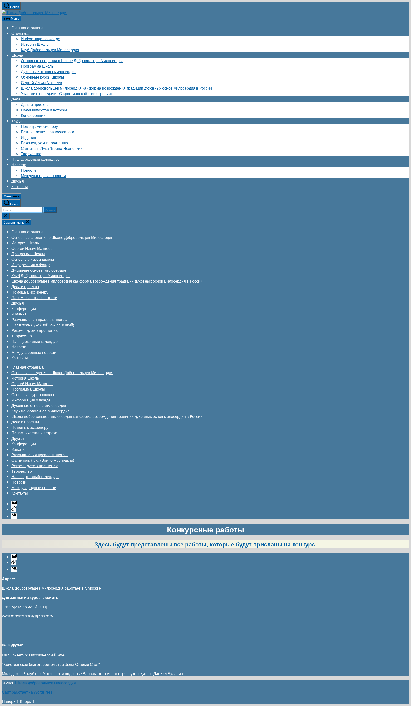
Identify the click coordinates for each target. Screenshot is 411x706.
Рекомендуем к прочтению (44, 142)
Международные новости (43, 175)
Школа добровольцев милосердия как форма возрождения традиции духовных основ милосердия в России (116, 88)
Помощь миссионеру (39, 126)
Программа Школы (37, 66)
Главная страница (27, 27)
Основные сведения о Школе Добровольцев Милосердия (72, 60)
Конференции (33, 115)
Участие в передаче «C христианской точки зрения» (67, 93)
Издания (28, 137)
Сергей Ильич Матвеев (41, 82)
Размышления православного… (49, 132)
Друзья (17, 181)
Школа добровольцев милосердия (45, 683)
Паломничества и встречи (44, 110)
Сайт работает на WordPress (27, 692)
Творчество (31, 153)
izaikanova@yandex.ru (34, 616)
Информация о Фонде (40, 38)
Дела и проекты (35, 104)
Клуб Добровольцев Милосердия (50, 49)
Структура (20, 33)
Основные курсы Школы (42, 77)
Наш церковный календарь (35, 159)
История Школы (35, 44)
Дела (15, 99)
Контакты (19, 186)
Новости (18, 164)
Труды (16, 121)
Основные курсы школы (32, 259)
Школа (17, 55)
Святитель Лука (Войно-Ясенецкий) (52, 148)
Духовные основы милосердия (48, 71)
